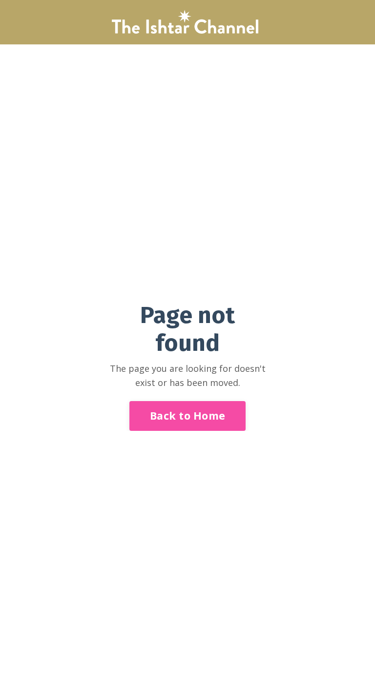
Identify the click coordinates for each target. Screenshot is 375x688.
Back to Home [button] (187, 415)
